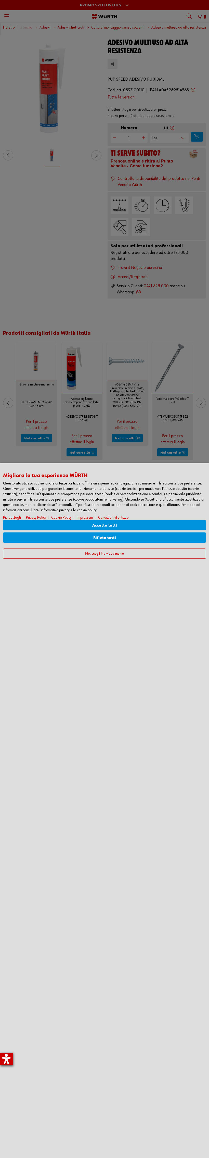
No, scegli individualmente (104, 554)
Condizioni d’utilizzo (113, 517)
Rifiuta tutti (104, 538)
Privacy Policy (36, 517)
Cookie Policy (61, 517)
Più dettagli (12, 517)
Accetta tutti (104, 525)
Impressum (85, 517)
